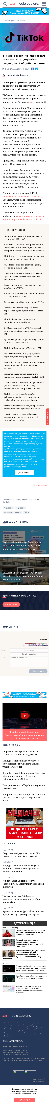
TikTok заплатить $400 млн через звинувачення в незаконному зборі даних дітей (21, 899)
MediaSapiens (20, 74)
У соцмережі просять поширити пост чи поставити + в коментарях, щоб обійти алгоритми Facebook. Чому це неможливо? (24, 247)
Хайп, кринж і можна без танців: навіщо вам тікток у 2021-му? (23, 237)
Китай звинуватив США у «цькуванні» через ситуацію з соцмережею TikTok (22, 355)
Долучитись (24, 472)
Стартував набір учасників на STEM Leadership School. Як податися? (21, 753)
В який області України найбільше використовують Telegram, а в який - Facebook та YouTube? (21, 417)
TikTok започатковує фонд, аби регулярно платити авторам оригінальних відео (24, 407)
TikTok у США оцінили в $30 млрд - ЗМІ (23, 348)
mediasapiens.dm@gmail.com (17, 1052)
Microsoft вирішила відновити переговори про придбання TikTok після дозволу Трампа (24, 365)
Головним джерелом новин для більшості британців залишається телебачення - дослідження (24, 276)
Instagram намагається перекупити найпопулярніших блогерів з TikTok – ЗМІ (24, 375)
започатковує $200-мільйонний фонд (23, 196)
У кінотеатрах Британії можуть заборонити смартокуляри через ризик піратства (23, 883)
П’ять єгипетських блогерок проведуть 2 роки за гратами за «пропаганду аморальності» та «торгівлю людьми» (24, 385)
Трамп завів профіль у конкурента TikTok (24, 302)
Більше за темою (16, 522)
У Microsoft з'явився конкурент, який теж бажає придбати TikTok (24, 295)
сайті (33, 101)
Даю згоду (24, 1100)
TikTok (26, 512)
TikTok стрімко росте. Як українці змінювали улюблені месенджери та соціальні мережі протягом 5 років (21, 397)
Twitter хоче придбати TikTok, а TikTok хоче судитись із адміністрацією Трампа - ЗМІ (24, 330)
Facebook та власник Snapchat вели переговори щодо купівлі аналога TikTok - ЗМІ (24, 310)
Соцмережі (10, 20)
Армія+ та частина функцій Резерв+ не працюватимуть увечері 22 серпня (23, 913)
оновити (43, 640)
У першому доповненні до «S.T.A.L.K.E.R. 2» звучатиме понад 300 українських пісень (24, 797)
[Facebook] (32, 69)
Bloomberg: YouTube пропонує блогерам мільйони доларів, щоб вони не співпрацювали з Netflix (24, 775)
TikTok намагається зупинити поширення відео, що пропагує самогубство (24, 258)
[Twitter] (36, 69)
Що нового (21, 20)
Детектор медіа (24, 923)
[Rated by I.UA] (18, 1072)
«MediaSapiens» (40, 485)
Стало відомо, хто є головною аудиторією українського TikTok (24, 286)
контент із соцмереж (12, 512)
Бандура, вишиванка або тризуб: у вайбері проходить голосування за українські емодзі (21, 763)
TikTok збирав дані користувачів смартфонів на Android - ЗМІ (19, 321)
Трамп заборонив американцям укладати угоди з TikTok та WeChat (24, 341)
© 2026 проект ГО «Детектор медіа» (15, 1050)
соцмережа (20, 508)
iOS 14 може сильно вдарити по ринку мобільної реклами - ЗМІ (22, 266)
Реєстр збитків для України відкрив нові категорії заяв (24, 787)
